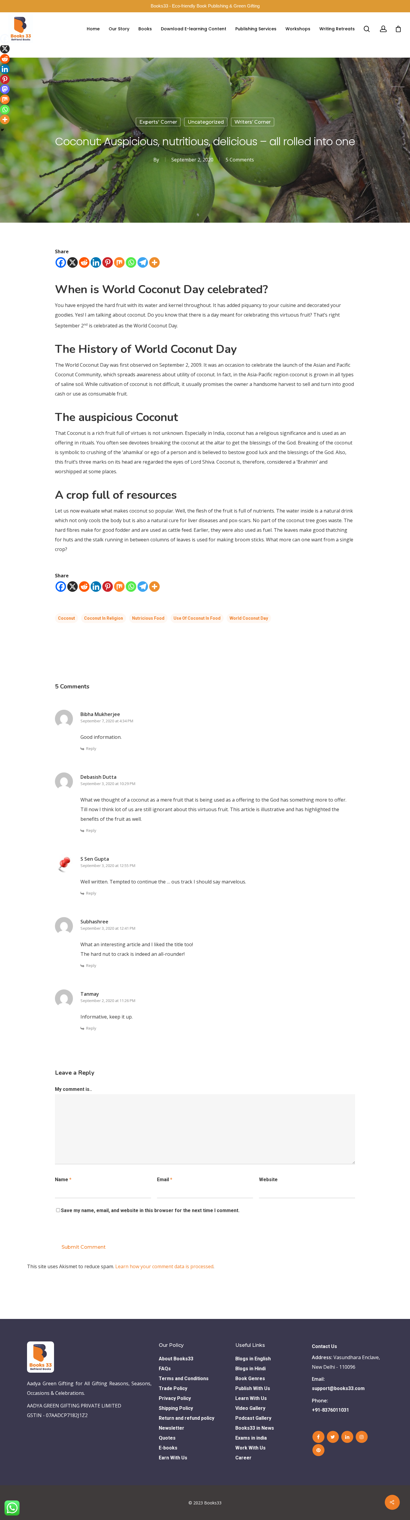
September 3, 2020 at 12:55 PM (107, 865)
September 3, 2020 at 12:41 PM (107, 928)
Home (93, 29)
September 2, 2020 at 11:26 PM (107, 1000)
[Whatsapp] (131, 262)
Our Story (119, 29)
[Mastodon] (5, 89)
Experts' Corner (158, 122)
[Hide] (2, 130)
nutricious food (148, 618)
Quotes (167, 1438)
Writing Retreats (337, 29)
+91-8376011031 (330, 1410)
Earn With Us (173, 1458)
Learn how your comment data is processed (164, 1266)
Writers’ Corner (252, 122)
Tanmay (89, 994)
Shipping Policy (176, 1408)
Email (164, 1179)
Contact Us (324, 1346)
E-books (168, 1448)
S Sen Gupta (94, 859)
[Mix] (119, 262)
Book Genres (250, 1378)
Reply (91, 748)
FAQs (165, 1368)
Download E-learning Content (193, 29)
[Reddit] (84, 262)
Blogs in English (253, 1359)
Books (145, 29)
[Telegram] (142, 262)
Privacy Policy (175, 1398)
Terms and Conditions (184, 1378)
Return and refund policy (186, 1418)
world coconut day (249, 618)
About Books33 (176, 1359)
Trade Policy (173, 1388)
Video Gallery (250, 1408)
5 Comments (240, 159)
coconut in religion (103, 618)
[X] (72, 262)
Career (243, 1458)
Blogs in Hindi (250, 1368)
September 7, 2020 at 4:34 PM (106, 721)
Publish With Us (252, 1388)
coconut (66, 618)
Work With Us (250, 1448)
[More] (154, 262)
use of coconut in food (197, 618)
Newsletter (171, 1428)
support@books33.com (338, 1388)
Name (63, 1179)
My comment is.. (73, 1089)
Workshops (297, 29)
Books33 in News (254, 1428)
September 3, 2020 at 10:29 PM (107, 783)
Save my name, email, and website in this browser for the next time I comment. (150, 1210)
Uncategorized (206, 122)
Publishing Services (255, 29)
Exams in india (251, 1438)
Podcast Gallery (253, 1418)
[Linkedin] (96, 262)
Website (268, 1179)
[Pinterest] (107, 262)
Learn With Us (251, 1398)
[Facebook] (61, 262)
